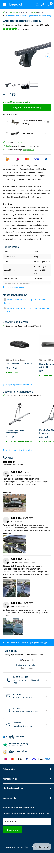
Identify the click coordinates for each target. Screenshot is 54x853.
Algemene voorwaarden (17, 847)
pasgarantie (28, 149)
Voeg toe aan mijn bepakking (27, 107)
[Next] (47, 56)
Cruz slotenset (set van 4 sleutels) (32, 122)
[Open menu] (4, 4)
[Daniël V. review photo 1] (9, 588)
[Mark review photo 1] (14, 503)
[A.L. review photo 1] (14, 544)
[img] (17, 472)
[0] (49, 4)
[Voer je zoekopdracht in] (37, 4)
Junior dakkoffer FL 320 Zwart (19, 363)
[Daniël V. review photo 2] (23, 588)
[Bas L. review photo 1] (8, 626)
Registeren (12, 830)
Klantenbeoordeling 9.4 (15, 12)
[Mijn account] (42, 4)
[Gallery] (27, 61)
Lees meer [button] (7, 492)
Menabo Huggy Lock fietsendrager (15, 431)
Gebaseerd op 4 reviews (13, 464)
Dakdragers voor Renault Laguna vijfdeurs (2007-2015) (28, 15)
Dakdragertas (27, 133)
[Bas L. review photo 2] (18, 626)
